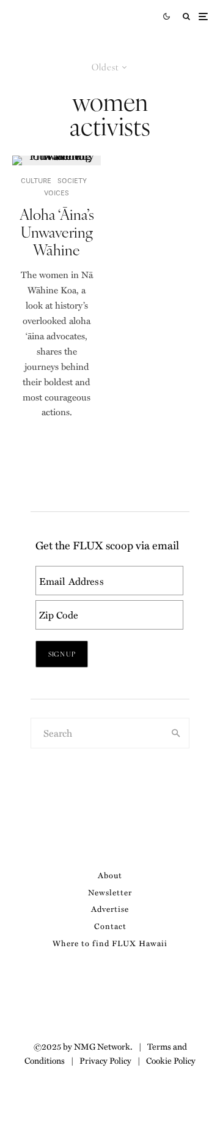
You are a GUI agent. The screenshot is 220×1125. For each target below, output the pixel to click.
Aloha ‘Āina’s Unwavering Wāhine (57, 231)
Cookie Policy (171, 1060)
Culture (36, 180)
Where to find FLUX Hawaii (110, 943)
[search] (176, 733)
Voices (56, 192)
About (110, 875)
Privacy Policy (105, 1060)
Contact (110, 925)
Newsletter (110, 892)
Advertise (110, 908)
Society (72, 180)
